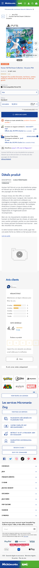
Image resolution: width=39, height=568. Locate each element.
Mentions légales (30, 556)
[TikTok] (22, 459)
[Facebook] (4, 459)
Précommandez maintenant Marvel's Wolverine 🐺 (19, 9)
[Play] (19, 254)
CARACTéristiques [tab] (20, 180)
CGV (3, 556)
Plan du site (22, 558)
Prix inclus (30, 109)
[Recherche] (32, 4)
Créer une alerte (21, 115)
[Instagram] (16, 459)
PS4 (4, 87)
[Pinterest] (28, 459)
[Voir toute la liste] (25, 3)
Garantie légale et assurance (15, 556)
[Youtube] (34, 459)
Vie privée (15, 558)
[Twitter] (10, 459)
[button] (19, 92)
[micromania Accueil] (13, 3)
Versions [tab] (5, 183)
